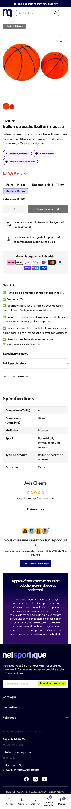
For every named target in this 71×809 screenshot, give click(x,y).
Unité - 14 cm (15, 184)
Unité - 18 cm (15, 191)
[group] (35, 66)
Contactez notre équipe (35, 563)
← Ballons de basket (14, 26)
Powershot (9, 120)
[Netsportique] (7, 13)
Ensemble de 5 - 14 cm (48, 184)
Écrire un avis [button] (35, 509)
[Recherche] (55, 13)
